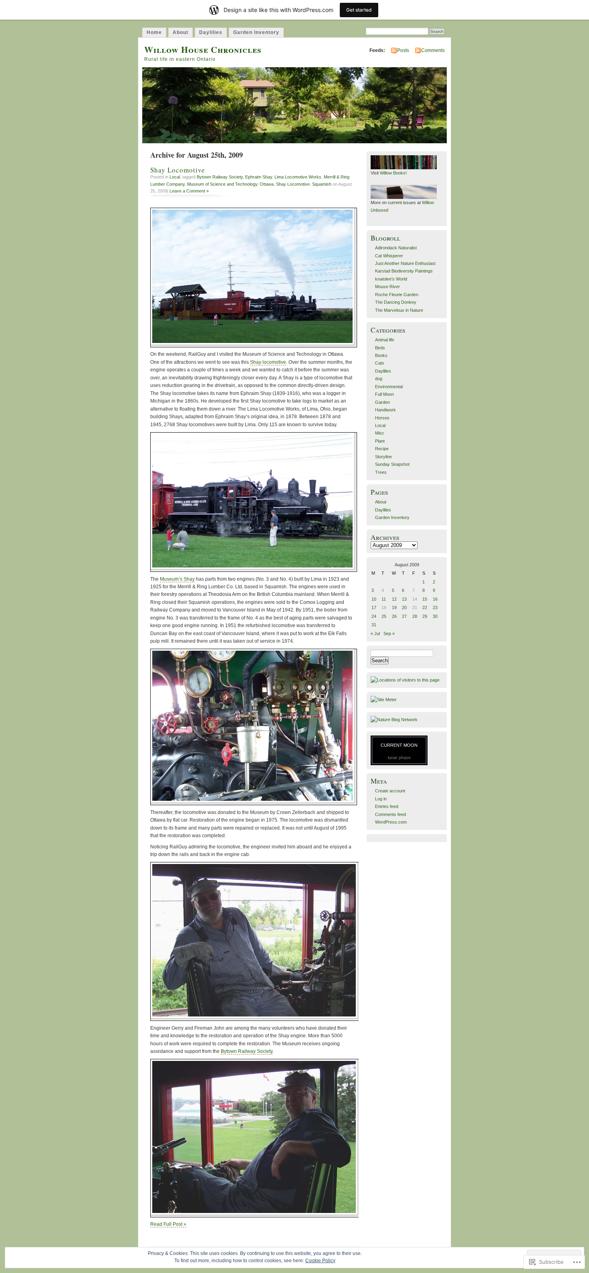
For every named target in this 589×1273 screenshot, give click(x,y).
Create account (390, 790)
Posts (403, 50)
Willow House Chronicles (203, 49)
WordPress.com (391, 822)
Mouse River (387, 286)
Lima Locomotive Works (297, 176)
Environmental (389, 386)
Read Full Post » (168, 1224)
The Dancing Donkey (395, 302)
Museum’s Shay (177, 579)
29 (424, 616)
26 (394, 616)
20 (404, 607)
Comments (433, 50)
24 (373, 616)
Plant (380, 441)
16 (435, 599)
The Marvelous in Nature (399, 310)
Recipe (382, 448)
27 (404, 616)
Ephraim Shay (258, 176)
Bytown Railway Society (220, 176)
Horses (382, 417)
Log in (381, 798)
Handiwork (385, 409)
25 (383, 616)
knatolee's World (391, 279)
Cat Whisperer (389, 255)
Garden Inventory (256, 32)
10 (373, 599)
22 (424, 607)
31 (373, 624)
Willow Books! (393, 172)
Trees (381, 472)
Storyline (383, 456)
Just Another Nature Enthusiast (405, 263)
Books (381, 355)
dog (378, 378)
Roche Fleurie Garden (396, 294)
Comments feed (390, 814)
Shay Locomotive (177, 169)
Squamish (321, 184)
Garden (382, 402)
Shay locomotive (268, 362)
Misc (379, 433)
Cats (379, 363)
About (180, 32)
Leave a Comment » (189, 190)
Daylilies (210, 32)
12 (394, 599)
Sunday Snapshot (392, 464)
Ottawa (267, 184)
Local (174, 176)
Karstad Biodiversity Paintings (404, 271)
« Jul (375, 633)
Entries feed (386, 806)
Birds (380, 347)
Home (154, 32)
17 (373, 607)
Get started (359, 10)
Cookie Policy (320, 1260)
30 (435, 616)
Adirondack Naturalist (396, 247)
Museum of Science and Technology (222, 184)
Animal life (384, 339)
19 (394, 607)
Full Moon (384, 394)
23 (435, 607)
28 (414, 616)
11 (383, 599)
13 (404, 599)
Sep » (389, 633)
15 (424, 599)
